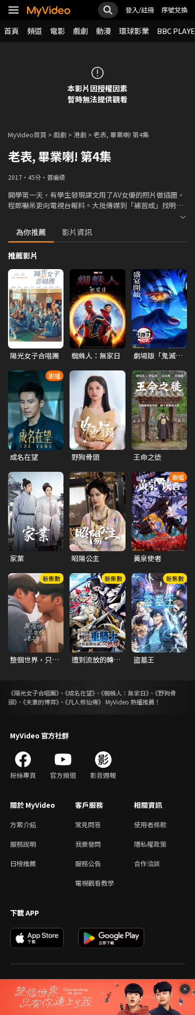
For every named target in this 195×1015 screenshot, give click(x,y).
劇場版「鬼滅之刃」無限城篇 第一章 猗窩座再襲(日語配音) (159, 355)
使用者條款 (150, 824)
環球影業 (134, 30)
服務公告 (88, 863)
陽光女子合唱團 (34, 355)
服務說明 (23, 844)
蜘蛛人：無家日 (96, 355)
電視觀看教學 (94, 883)
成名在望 (24, 457)
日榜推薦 (23, 863)
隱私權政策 (150, 844)
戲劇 (80, 30)
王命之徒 (148, 457)
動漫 (103, 30)
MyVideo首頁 (27, 134)
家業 (17, 558)
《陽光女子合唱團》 (33, 692)
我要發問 (88, 844)
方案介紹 (23, 824)
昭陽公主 (86, 558)
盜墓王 (144, 660)
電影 (57, 30)
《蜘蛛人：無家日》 (125, 692)
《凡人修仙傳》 (84, 701)
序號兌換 (175, 9)
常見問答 (88, 824)
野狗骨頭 (86, 457)
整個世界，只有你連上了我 (34, 660)
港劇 (80, 134)
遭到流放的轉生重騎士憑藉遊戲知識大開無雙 (96, 660)
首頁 (11, 30)
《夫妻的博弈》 (41, 701)
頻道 (34, 30)
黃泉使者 (148, 558)
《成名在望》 (80, 692)
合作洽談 (147, 863)
